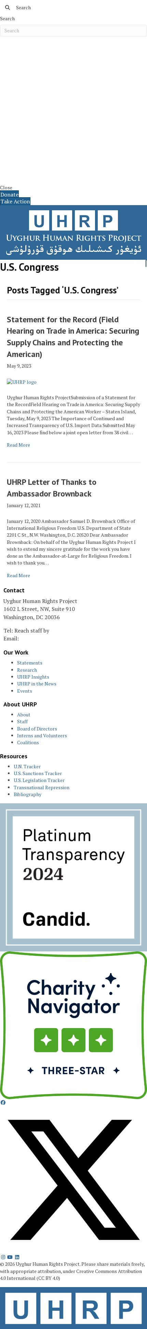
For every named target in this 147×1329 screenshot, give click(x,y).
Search (7, 18)
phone (58, 630)
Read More (18, 445)
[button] (3, 1102)
